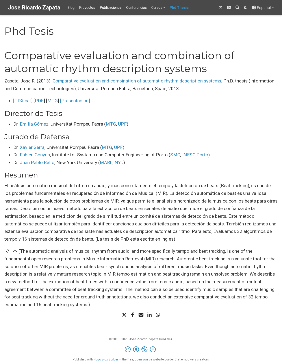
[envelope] (141, 315)
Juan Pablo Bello (37, 162)
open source (143, 359)
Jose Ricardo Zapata (34, 7)
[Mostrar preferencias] (245, 7)
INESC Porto (195, 154)
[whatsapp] (157, 315)
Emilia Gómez (34, 124)
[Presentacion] (75, 100)
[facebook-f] (132, 315)
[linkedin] (229, 7)
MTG (52, 100)
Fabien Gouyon (35, 154)
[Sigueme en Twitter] (221, 7)
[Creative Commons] (141, 349)
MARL (106, 162)
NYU (119, 162)
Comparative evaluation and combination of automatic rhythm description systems (137, 81)
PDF (39, 100)
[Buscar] (237, 7)
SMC (175, 154)
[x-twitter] (124, 315)
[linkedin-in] (149, 315)
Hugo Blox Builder (106, 359)
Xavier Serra (32, 147)
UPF (122, 124)
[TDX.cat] (22, 100)
